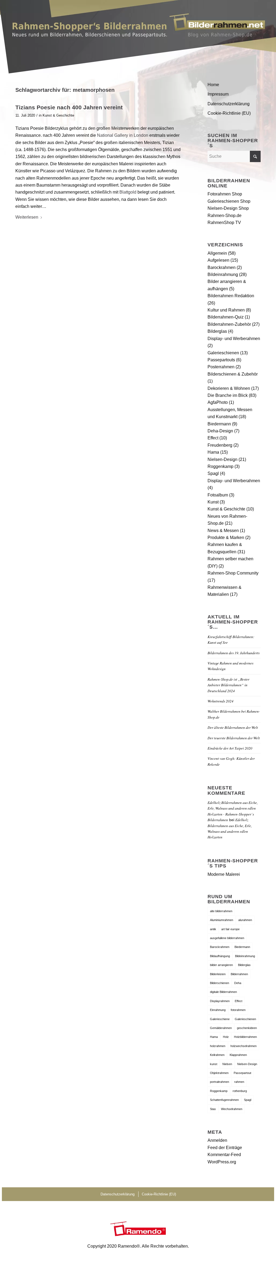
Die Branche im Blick (228, 395)
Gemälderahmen (221, 1028)
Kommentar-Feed (224, 1154)
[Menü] (254, 33)
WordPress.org (222, 1162)
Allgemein (217, 253)
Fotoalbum (218, 495)
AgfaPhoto (218, 402)
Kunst (213, 502)
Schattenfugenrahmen (224, 1099)
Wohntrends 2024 (220, 701)
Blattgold (127, 192)
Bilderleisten (218, 974)
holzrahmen (217, 1046)
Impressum (218, 94)
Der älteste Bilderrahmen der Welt (233, 727)
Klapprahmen (238, 1054)
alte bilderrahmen (221, 911)
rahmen (239, 1081)
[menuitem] (254, 33)
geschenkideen (247, 1028)
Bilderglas (217, 331)
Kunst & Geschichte (58, 115)
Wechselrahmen (231, 1109)
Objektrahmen (219, 1072)
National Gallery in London (123, 135)
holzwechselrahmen (243, 1046)
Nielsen (227, 1064)
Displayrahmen (220, 1001)
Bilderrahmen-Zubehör (229, 324)
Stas (213, 1109)
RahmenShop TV (224, 222)
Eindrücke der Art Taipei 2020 (230, 748)
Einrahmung (218, 1010)
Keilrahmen (217, 1054)
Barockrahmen (222, 267)
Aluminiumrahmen (221, 920)
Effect (213, 438)
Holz (226, 1036)
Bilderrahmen (239, 974)
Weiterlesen (26, 217)
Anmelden (217, 1140)
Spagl (213, 473)
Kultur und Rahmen (226, 310)
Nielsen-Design (222, 459)
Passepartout (242, 1072)
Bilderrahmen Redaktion (231, 295)
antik (213, 929)
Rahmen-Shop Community (233, 573)
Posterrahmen (221, 367)
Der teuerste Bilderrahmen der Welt (234, 737)
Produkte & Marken (226, 537)
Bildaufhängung (220, 956)
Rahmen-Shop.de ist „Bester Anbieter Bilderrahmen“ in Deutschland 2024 (228, 685)
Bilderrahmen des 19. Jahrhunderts (234, 652)
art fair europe (230, 929)
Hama (213, 452)
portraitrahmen (219, 1081)
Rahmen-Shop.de (225, 215)
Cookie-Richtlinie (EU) (229, 113)
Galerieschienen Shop (229, 201)
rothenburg (240, 1091)
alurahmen (245, 920)
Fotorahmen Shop (225, 194)
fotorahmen (238, 1010)
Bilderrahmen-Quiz (226, 317)
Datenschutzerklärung (229, 104)
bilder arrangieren (221, 965)
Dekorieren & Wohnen (229, 388)
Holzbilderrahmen (245, 1036)
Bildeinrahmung (223, 274)
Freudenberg (220, 445)
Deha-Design (220, 431)
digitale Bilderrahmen (223, 991)
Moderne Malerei (224, 874)
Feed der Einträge (225, 1147)
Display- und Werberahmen (234, 338)
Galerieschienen (223, 353)
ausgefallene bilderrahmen (227, 938)
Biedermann (219, 424)
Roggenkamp (220, 466)
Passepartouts (221, 360)
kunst (213, 1064)
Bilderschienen (219, 983)
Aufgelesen (218, 260)
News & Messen (223, 530)
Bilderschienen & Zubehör (233, 374)
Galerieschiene (220, 1019)
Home (213, 84)
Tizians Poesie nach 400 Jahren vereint (69, 107)
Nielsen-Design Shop (228, 208)
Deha (237, 983)
